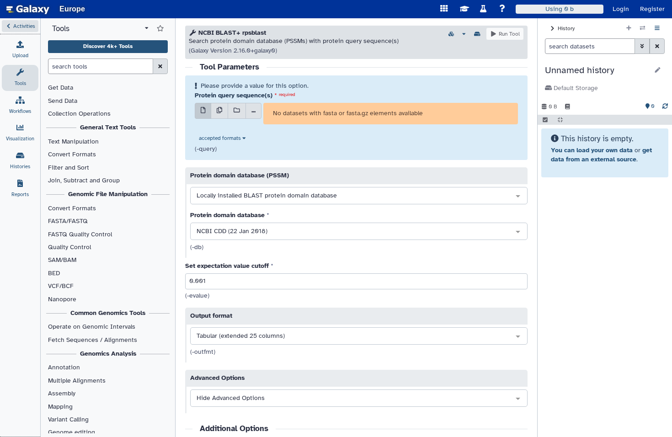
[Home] (28, 9)
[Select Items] (545, 120)
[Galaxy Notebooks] (567, 106)
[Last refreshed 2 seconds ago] (665, 106)
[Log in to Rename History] (658, 70)
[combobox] (359, 196)
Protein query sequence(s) (233, 95)
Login (621, 9)
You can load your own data (592, 150)
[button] (20, 26)
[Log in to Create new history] (629, 28)
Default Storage (575, 88)
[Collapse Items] (560, 120)
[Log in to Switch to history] (642, 28)
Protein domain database (227, 215)
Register (652, 9)
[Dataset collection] (237, 110)
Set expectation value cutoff (227, 266)
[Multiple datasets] (219, 110)
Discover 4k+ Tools (108, 46)
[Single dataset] (203, 110)
